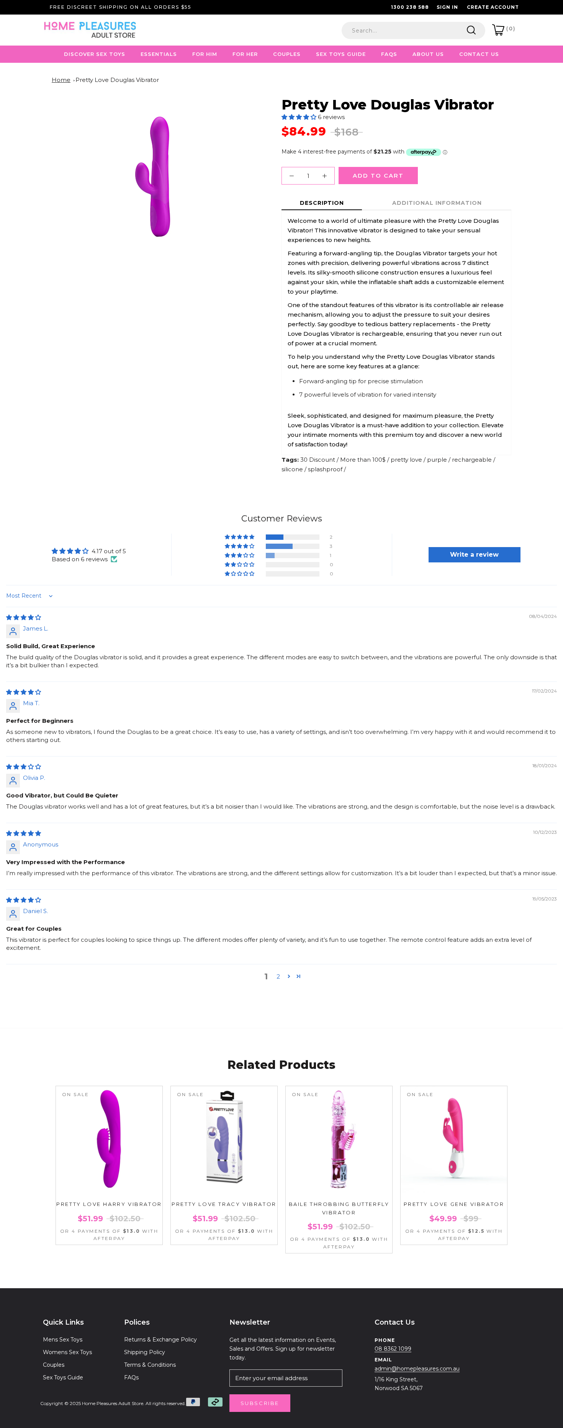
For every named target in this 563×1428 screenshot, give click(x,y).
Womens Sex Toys (67, 1352)
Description (322, 202)
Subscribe (260, 1403)
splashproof (325, 469)
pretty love (406, 459)
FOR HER (245, 54)
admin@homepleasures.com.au (417, 1368)
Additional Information (437, 202)
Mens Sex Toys (62, 1339)
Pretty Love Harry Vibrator (109, 1204)
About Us (428, 54)
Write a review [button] (474, 554)
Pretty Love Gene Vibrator (454, 1204)
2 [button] (278, 976)
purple (437, 459)
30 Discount (317, 459)
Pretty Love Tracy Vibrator (224, 1204)
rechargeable (472, 459)
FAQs (131, 1377)
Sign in (447, 7)
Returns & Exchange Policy (160, 1339)
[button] (300, 117)
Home (61, 79)
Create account (493, 7)
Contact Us (479, 54)
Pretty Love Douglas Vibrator (117, 79)
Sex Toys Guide (341, 54)
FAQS (389, 54)
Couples (53, 1364)
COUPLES (287, 54)
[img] (23, 617)
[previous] (41, 1161)
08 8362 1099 (393, 1348)
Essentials (159, 54)
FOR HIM (204, 54)
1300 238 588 (410, 7)
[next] (521, 1161)
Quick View (109, 1187)
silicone (292, 469)
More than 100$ (363, 459)
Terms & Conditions (150, 1364)
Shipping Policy (144, 1352)
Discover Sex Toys (94, 54)
